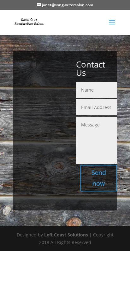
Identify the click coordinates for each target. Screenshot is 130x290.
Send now (99, 178)
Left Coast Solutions (66, 235)
